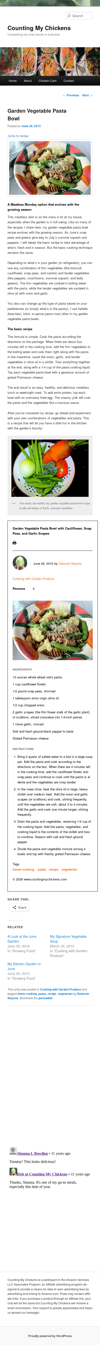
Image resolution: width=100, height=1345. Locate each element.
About (28, 81)
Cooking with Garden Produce (33, 578)
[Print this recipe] (14, 543)
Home (13, 81)
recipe (53, 869)
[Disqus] (50, 1076)
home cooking (23, 869)
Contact (69, 81)
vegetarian (69, 869)
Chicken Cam (48, 81)
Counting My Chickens (39, 28)
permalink (45, 998)
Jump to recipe (18, 135)
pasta (42, 869)
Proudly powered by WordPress (50, 1336)
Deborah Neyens (70, 563)
